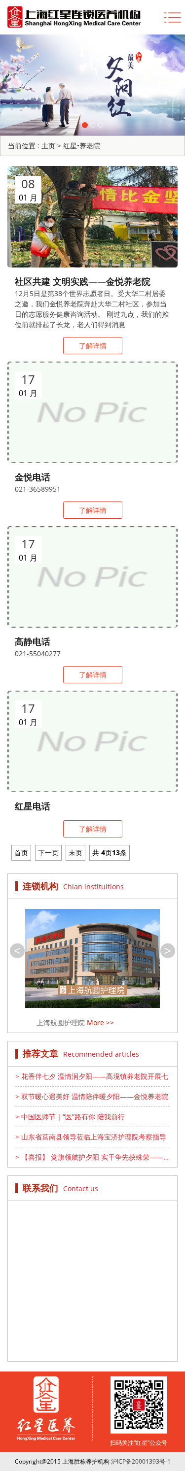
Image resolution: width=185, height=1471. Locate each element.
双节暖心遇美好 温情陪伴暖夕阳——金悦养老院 (91, 1096)
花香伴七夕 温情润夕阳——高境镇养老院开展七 (91, 1076)
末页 (75, 852)
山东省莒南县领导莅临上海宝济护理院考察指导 (90, 1136)
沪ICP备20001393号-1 (141, 1461)
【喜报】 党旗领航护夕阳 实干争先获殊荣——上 (89, 1157)
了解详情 (93, 345)
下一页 (48, 852)
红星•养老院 (81, 145)
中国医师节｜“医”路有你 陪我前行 (70, 1116)
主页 (48, 145)
